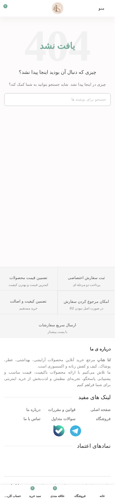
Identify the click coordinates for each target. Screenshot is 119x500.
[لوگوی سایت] (57, 8)
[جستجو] (10, 99)
